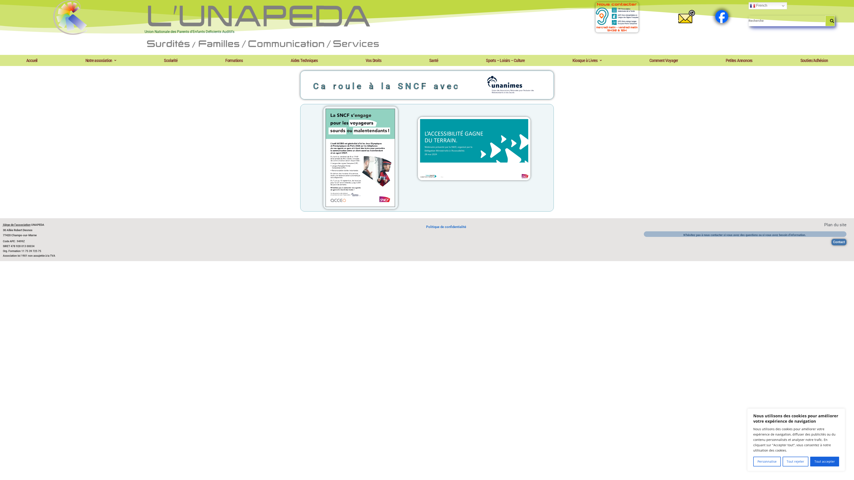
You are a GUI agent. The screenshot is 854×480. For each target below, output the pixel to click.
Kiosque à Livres (585, 60)
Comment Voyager (663, 60)
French (761, 5)
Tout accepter (824, 461)
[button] (100, 60)
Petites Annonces (739, 60)
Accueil (32, 60)
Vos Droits (373, 60)
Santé (433, 60)
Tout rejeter (795, 461)
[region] (796, 439)
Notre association (98, 60)
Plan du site (835, 224)
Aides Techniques (304, 60)
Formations (234, 60)
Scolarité (170, 60)
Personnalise (767, 461)
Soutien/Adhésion (814, 60)
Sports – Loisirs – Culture (505, 60)
